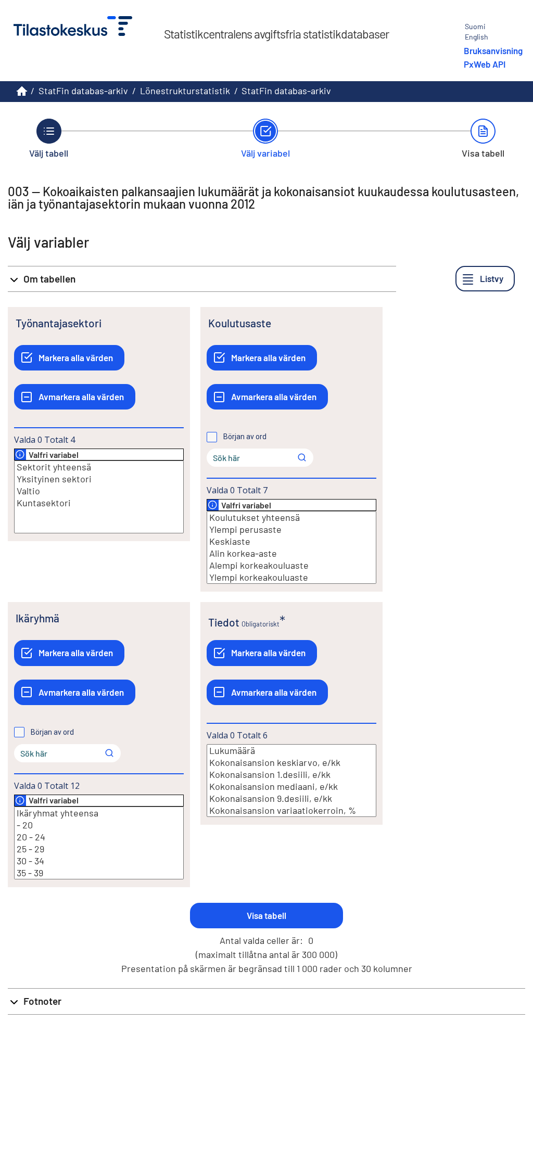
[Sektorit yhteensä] (99, 467)
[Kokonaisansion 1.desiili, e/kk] (291, 775)
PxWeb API (484, 64)
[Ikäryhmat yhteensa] (99, 813)
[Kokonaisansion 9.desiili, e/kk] (291, 798)
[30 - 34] (99, 861)
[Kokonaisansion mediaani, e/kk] (291, 786)
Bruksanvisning (493, 50)
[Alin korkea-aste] (291, 553)
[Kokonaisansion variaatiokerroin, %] (291, 810)
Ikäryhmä (37, 617)
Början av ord (244, 436)
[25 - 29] (99, 849)
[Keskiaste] (291, 541)
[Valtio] (99, 491)
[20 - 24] (99, 837)
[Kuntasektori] (99, 503)
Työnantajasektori (58, 322)
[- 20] (99, 825)
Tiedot (223, 622)
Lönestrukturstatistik (185, 90)
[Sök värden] (301, 457)
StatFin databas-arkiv (83, 90)
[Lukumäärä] (291, 751)
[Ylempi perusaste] (291, 529)
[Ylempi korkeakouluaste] (291, 577)
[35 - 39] (99, 873)
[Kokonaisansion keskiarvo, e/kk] (291, 763)
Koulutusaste (239, 322)
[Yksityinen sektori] (99, 479)
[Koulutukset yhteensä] (291, 517)
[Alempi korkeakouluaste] (291, 565)
